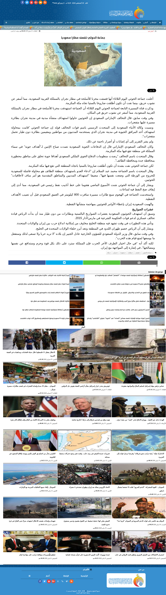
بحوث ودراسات (116, 22)
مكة (108, 253)
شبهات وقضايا (129, 22)
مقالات (105, 22)
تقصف (137, 253)
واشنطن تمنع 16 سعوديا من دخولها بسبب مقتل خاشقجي (129, 284)
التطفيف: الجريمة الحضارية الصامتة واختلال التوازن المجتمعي (115, 27)
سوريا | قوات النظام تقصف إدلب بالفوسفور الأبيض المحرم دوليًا (47, 292)
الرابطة (154, 22)
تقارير (28, 22)
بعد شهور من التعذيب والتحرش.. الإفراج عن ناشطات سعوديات (128, 292)
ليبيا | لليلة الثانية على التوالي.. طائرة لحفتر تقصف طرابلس (49, 275)
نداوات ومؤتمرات (94, 22)
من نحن (36, 22)
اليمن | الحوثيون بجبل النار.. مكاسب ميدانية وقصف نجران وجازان (127, 310)
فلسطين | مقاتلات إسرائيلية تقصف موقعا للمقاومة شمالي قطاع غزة (45, 310)
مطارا (130, 253)
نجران (115, 253)
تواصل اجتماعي (81, 22)
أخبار (146, 22)
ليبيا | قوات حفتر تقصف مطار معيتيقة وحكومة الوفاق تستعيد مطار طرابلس (43, 284)
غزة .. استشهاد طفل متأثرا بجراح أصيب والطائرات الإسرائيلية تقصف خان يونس (123, 301)
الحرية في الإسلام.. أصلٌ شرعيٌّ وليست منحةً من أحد (72, 27)
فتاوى (138, 22)
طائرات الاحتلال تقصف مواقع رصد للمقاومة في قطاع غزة (50, 301)
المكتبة (60, 22)
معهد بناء (69, 22)
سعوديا (123, 253)
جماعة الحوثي (147, 253)
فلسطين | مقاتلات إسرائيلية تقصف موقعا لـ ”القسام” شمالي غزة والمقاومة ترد (122, 275)
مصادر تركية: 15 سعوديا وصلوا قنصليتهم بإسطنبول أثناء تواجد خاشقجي (44, 318)
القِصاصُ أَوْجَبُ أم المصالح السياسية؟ (36, 27)
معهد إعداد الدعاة (47, 22)
